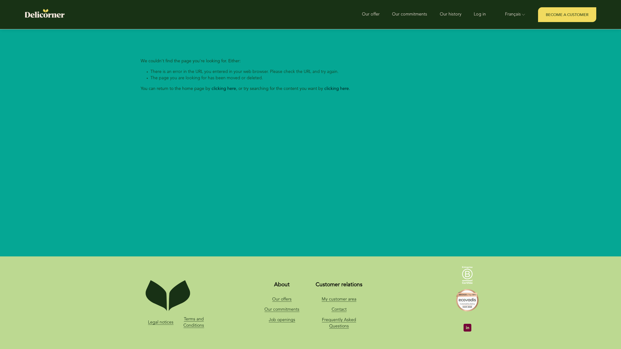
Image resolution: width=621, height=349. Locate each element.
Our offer (371, 14)
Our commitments (409, 14)
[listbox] (511, 14)
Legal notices (160, 322)
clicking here (224, 89)
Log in (480, 14)
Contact (339, 310)
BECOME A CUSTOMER (567, 14)
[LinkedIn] (467, 328)
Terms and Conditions (193, 322)
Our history (450, 14)
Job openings (282, 320)
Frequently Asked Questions (339, 323)
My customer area (339, 299)
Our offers (282, 299)
